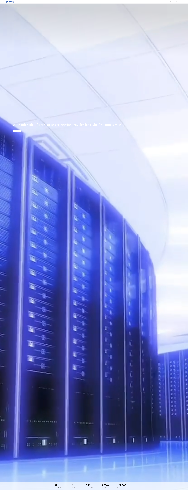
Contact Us (175, 1)
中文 (170, 1)
